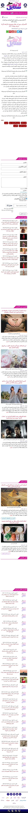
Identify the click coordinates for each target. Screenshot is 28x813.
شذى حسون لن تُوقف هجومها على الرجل (10, 771)
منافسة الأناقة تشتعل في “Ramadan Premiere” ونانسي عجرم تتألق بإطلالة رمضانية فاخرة (9, 238)
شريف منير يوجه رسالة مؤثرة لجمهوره (10, 686)
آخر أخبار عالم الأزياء (20, 17)
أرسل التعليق (23, 213)
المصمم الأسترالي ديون (14, 122)
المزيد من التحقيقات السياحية (8, 518)
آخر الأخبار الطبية (5, 553)
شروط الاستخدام (23, 192)
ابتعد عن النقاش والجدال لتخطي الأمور (10, 615)
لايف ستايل (23, 122)
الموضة (5, 55)
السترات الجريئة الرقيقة (12, 64)
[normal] (5, 17)
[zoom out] (7, 17)
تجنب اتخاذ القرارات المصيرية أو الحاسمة (10, 637)
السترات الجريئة (22, 125)
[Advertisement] (14, 142)
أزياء (26, 17)
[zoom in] (3, 17)
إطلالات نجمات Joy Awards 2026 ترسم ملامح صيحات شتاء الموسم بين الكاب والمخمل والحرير (10, 252)
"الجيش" (16, 125)
